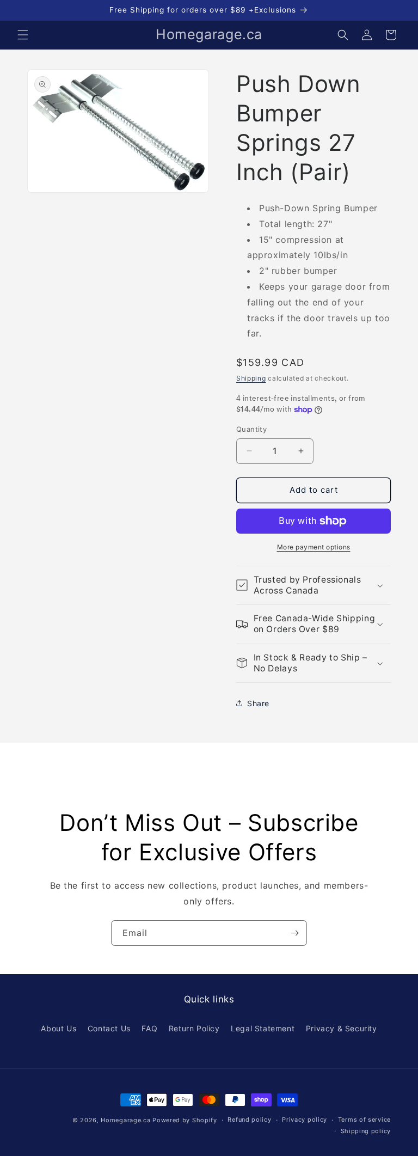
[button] (23, 35)
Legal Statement (262, 1028)
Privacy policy (304, 1119)
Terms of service (364, 1119)
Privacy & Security (341, 1028)
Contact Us (109, 1028)
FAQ (149, 1028)
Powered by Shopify (184, 1120)
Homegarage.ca (125, 1120)
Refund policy (249, 1119)
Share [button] (258, 703)
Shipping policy (366, 1131)
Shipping (251, 378)
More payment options (314, 547)
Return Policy (194, 1028)
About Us (58, 1028)
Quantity (251, 429)
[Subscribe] (294, 933)
